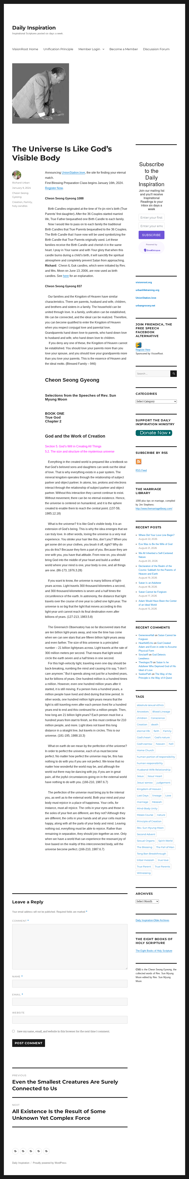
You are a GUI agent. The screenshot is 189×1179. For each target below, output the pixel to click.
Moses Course (145, 814)
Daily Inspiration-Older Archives (152, 920)
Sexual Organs (145, 840)
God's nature (162, 737)
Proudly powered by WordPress (49, 1162)
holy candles (19, 205)
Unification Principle (58, 49)
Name (17, 976)
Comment (20, 920)
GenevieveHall (146, 635)
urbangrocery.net (145, 305)
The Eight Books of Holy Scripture (154, 950)
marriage (142, 801)
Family (28, 202)
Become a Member (123, 49)
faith (156, 730)
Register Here (143, 349)
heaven (160, 743)
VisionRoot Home (25, 49)
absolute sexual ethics (150, 705)
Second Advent (146, 834)
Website (18, 1012)
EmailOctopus (153, 250)
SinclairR (143, 654)
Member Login (89, 49)
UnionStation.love (73, 172)
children (142, 718)
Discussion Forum (156, 49)
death (154, 724)
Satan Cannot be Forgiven (152, 592)
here (66, 275)
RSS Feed (141, 470)
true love (163, 860)
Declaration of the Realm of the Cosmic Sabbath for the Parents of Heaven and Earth (157, 570)
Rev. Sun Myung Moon (150, 827)
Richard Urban (21, 182)
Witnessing (144, 872)
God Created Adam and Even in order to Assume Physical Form (158, 647)
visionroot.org (144, 282)
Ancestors (143, 711)
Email (17, 994)
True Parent (144, 866)
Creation (17, 202)
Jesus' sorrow (145, 782)
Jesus (140, 776)
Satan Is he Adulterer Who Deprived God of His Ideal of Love (157, 666)
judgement (163, 782)
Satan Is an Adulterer (150, 582)
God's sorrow (144, 743)
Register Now (54, 188)
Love (168, 795)
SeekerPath (145, 674)
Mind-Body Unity (147, 808)
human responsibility (150, 763)
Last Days (142, 795)
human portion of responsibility (156, 756)
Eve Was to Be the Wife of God (155, 544)
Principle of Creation (149, 821)
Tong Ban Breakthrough (151, 853)
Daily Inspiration (34, 28)
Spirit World (165, 840)
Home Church (145, 750)
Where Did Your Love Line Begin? (156, 535)
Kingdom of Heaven (149, 789)
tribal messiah (145, 860)
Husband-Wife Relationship (154, 769)
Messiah (157, 801)
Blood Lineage (161, 711)
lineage (156, 795)
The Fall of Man (165, 847)
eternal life (143, 730)
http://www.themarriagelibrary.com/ (154, 508)
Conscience (158, 718)
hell (171, 743)
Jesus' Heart (154, 776)
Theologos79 (145, 662)
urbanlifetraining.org (147, 290)
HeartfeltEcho (146, 643)
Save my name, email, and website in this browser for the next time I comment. (63, 1031)
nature (161, 814)
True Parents (162, 866)
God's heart (144, 737)
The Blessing (144, 847)
